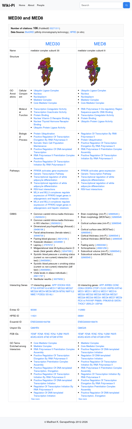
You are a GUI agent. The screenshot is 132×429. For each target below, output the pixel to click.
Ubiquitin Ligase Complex (46, 90)
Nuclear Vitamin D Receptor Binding (51, 118)
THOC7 (81, 303)
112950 (81, 309)
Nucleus (38, 93)
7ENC (47, 333)
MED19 (112, 291)
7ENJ (53, 333)
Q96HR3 (35, 327)
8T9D (46, 337)
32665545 (113, 213)
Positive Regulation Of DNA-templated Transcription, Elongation (53, 369)
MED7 (112, 297)
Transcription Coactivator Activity (50, 112)
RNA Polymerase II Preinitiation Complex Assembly (54, 157)
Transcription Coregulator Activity (50, 108)
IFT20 (33, 288)
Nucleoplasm (40, 96)
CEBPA (88, 288)
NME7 (34, 294)
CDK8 (81, 288)
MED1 (81, 291)
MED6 (105, 297)
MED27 (69, 288)
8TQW (53, 337)
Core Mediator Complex (45, 102)
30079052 (58, 279)
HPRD (73, 32)
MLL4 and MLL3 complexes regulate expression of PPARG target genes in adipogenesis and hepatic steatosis (52, 195)
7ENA (40, 333)
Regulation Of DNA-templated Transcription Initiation (48, 394)
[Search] (126, 5)
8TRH (60, 337)
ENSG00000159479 (87, 321)
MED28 (34, 291)
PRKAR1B (108, 300)
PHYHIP (90, 300)
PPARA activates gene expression (51, 170)
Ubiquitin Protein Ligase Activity (49, 127)
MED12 (96, 291)
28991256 (102, 248)
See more (35, 398)
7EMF (34, 333)
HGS (68, 285)
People (40, 5)
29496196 (38, 229)
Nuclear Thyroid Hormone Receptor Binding (51, 123)
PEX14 (81, 300)
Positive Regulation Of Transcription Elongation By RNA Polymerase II (51, 138)
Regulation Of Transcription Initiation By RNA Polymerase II (53, 388)
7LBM (59, 333)
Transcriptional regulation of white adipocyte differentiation (50, 178)
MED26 (105, 294)
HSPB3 (110, 288)
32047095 (67, 251)
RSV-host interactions (44, 189)
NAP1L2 (70, 291)
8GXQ (34, 337)
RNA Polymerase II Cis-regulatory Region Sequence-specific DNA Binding (101, 110)
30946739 (38, 235)
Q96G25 (82, 327)
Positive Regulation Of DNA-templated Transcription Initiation (53, 381)
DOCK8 (61, 285)
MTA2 (62, 291)
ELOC (103, 288)
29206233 (40, 217)
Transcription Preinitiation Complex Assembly (51, 363)
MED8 (100, 43)
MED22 (61, 288)
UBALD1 (90, 303)
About (31, 5)
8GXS (40, 337)
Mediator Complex (43, 99)
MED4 (42, 291)
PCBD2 (41, 294)
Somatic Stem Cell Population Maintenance (49, 144)
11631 (34, 315)
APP (54, 285)
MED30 (53, 43)
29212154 (62, 238)
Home (22, 5)
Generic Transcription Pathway (49, 173)
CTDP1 (96, 288)
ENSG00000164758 (40, 321)
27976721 (48, 244)
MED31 (97, 297)
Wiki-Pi (8, 5)
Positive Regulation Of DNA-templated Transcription (53, 150)
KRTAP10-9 (43, 288)
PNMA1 (98, 300)
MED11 (88, 291)
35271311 (54, 28)
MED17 (53, 288)
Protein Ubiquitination (44, 133)
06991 (81, 315)
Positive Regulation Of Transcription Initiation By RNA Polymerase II (51, 163)
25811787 (38, 275)
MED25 (97, 294)
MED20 (81, 294)
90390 (34, 309)
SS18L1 (49, 294)
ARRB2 (108, 285)
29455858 (45, 260)
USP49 (98, 303)
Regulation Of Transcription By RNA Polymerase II (99, 135)
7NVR (66, 333)
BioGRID (29, 32)
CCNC (116, 285)
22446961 (58, 241)
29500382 (101, 244)
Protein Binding (41, 115)
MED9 (55, 291)
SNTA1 (117, 300)
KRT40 (118, 288)
